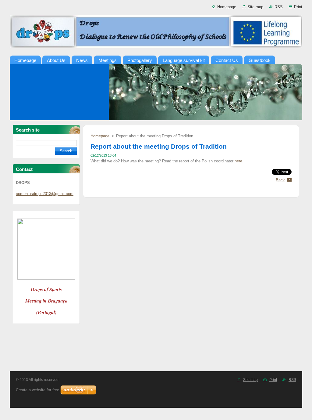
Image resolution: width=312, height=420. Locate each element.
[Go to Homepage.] (156, 33)
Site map (255, 7)
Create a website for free (37, 390)
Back (280, 180)
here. (239, 161)
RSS (279, 7)
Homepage (226, 7)
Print (298, 7)
